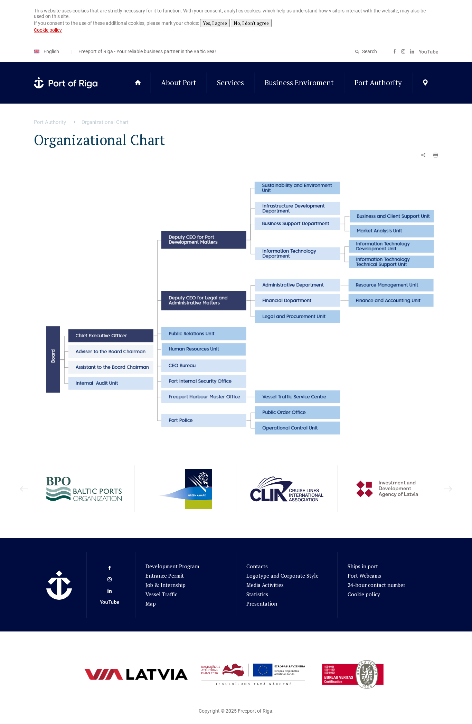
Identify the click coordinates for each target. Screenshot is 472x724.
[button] (435, 155)
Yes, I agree (215, 23)
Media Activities (265, 584)
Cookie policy (48, 30)
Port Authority (378, 82)
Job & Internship (165, 584)
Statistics (257, 594)
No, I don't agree (251, 23)
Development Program (172, 566)
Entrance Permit (164, 575)
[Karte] (425, 83)
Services (230, 82)
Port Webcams (364, 575)
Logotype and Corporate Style (282, 575)
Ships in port (363, 566)
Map (150, 603)
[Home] (138, 83)
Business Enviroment (299, 82)
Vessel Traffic (161, 594)
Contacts (257, 566)
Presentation (261, 603)
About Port (178, 82)
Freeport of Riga (255, 711)
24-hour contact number (376, 584)
